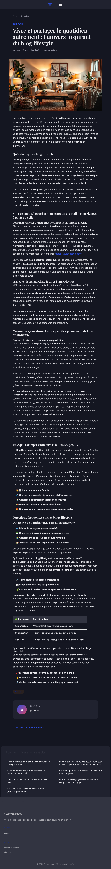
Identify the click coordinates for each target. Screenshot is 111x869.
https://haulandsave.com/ (68, 253)
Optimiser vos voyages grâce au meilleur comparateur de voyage (78, 781)
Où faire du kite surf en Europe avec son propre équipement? (26, 790)
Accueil (16, 16)
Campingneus (13, 814)
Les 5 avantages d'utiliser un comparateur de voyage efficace (28, 763)
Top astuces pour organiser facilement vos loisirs (27, 781)
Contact (7, 852)
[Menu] (60, 4)
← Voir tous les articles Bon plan (28, 727)
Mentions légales (11, 847)
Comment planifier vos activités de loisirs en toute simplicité (80, 772)
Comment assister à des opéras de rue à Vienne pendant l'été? (26, 772)
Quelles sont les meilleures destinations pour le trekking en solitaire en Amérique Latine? (80, 763)
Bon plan (25, 16)
